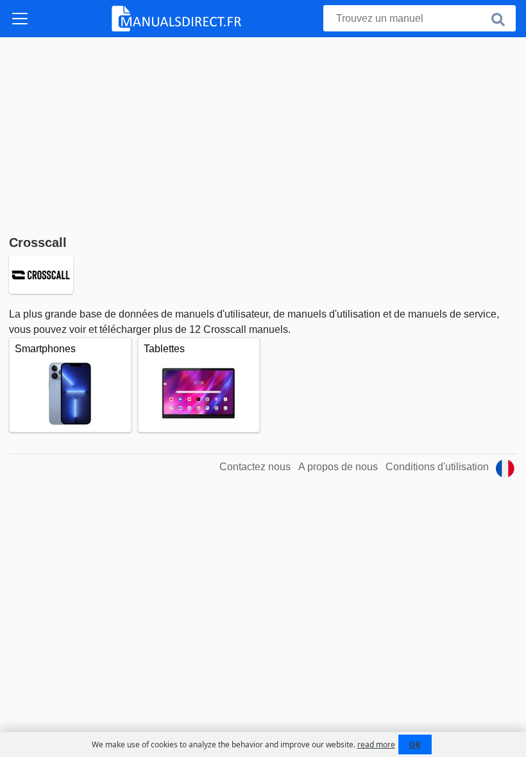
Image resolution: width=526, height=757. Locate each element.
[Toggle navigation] (20, 18)
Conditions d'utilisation (437, 466)
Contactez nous (255, 466)
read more (376, 744)
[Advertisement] (263, 133)
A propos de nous (338, 466)
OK (415, 744)
